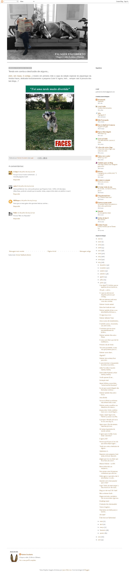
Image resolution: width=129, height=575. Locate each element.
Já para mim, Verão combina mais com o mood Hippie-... (109, 411)
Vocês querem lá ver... (106, 377)
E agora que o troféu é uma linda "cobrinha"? (108, 435)
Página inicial (52, 251)
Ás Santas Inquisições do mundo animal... (107, 430)
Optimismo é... (104, 451)
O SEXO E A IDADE (104, 180)
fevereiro (103, 530)
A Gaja (15, 172)
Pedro (15, 213)
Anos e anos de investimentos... (109, 321)
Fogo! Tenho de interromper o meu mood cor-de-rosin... (109, 486)
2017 (99, 250)
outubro (102, 271)
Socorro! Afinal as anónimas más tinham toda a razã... (108, 401)
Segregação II (102, 115)
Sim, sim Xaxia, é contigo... (20, 76)
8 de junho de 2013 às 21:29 (25, 186)
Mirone (100, 171)
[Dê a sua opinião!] (41, 158)
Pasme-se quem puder (105, 202)
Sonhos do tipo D (103, 218)
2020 (100, 242)
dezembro (103, 265)
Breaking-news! (104, 501)
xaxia (15, 186)
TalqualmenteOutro (104, 196)
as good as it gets (103, 127)
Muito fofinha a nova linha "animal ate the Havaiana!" (108, 384)
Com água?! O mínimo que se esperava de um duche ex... (109, 286)
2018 (99, 248)
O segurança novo (105, 315)
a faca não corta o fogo (105, 147)
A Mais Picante (102, 225)
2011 (99, 540)
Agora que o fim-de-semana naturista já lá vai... (108, 425)
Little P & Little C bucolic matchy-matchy (107, 369)
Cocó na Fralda (102, 139)
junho (102, 283)
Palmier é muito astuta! (107, 304)
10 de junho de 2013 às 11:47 (26, 213)
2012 (99, 537)
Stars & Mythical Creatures (106, 125)
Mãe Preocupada (103, 120)
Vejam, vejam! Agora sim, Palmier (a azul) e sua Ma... (109, 416)
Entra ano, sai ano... (103, 182)
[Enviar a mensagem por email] (39, 158)
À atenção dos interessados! (108, 504)
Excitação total (104, 380)
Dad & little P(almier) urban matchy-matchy (108, 373)
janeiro (102, 533)
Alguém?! (102, 355)
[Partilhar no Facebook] (44, 158)
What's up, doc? (102, 158)
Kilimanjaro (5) (102, 133)
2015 (99, 256)
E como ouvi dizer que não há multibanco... (109, 341)
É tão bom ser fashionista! (107, 518)
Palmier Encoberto (27, 554)
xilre (99, 113)
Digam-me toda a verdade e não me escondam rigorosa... (109, 497)
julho (102, 280)
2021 (99, 239)
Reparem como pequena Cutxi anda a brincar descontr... (109, 455)
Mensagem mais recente (16, 251)
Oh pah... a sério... (105, 290)
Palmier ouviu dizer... (106, 352)
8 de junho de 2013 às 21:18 (26, 172)
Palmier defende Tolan (107, 318)
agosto (102, 277)
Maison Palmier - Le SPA (107, 464)
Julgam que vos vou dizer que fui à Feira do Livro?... (109, 460)
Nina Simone (101, 220)
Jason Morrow (67, 570)
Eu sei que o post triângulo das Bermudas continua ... (109, 389)
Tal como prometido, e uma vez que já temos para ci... (108, 348)
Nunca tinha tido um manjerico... (106, 467)
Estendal (100, 211)
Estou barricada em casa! (107, 307)
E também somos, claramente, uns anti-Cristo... (109, 325)
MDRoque (16, 200)
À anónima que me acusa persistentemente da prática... (107, 330)
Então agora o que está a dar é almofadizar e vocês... (109, 477)
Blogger (86, 570)
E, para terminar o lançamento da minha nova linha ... (109, 364)
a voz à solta (102, 106)
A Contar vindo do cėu (105, 187)
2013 (99, 262)
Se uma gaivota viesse (104, 213)
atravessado (101, 100)
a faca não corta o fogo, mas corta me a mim (106, 150)
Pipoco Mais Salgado (104, 132)
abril (101, 524)
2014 (99, 259)
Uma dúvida (103, 397)
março (102, 527)
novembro (103, 268)
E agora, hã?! (104, 439)
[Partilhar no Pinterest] (46, 158)
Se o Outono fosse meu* (105, 197)
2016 (99, 253)
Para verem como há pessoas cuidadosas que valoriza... (109, 472)
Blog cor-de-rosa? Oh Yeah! (108, 490)
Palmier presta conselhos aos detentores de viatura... (109, 406)
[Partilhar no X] (42, 158)
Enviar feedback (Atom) (23, 255)
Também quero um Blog (105, 163)
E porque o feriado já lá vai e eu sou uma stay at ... (109, 420)
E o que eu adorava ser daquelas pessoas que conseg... (107, 294)
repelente (100, 101)
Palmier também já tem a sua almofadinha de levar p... (108, 311)
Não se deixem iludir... (106, 493)
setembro (103, 274)
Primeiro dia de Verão (106, 345)
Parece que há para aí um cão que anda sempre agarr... (109, 442)
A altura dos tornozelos (104, 108)
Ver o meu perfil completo (27, 560)
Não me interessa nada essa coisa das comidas (108, 300)
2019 (99, 245)
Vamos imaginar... (105, 507)
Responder (16, 180)
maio (101, 521)
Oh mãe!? (102, 515)
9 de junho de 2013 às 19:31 (28, 200)
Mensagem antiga (85, 251)
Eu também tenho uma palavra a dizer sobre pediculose (107, 205)
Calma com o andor (104, 156)
